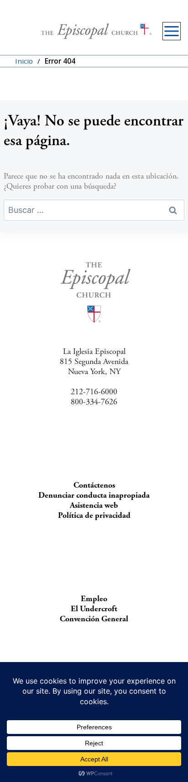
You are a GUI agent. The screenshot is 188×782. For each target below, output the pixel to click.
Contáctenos (94, 485)
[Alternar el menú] (171, 31)
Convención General (94, 619)
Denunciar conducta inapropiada (94, 495)
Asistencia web (94, 505)
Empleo (94, 598)
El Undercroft (94, 608)
